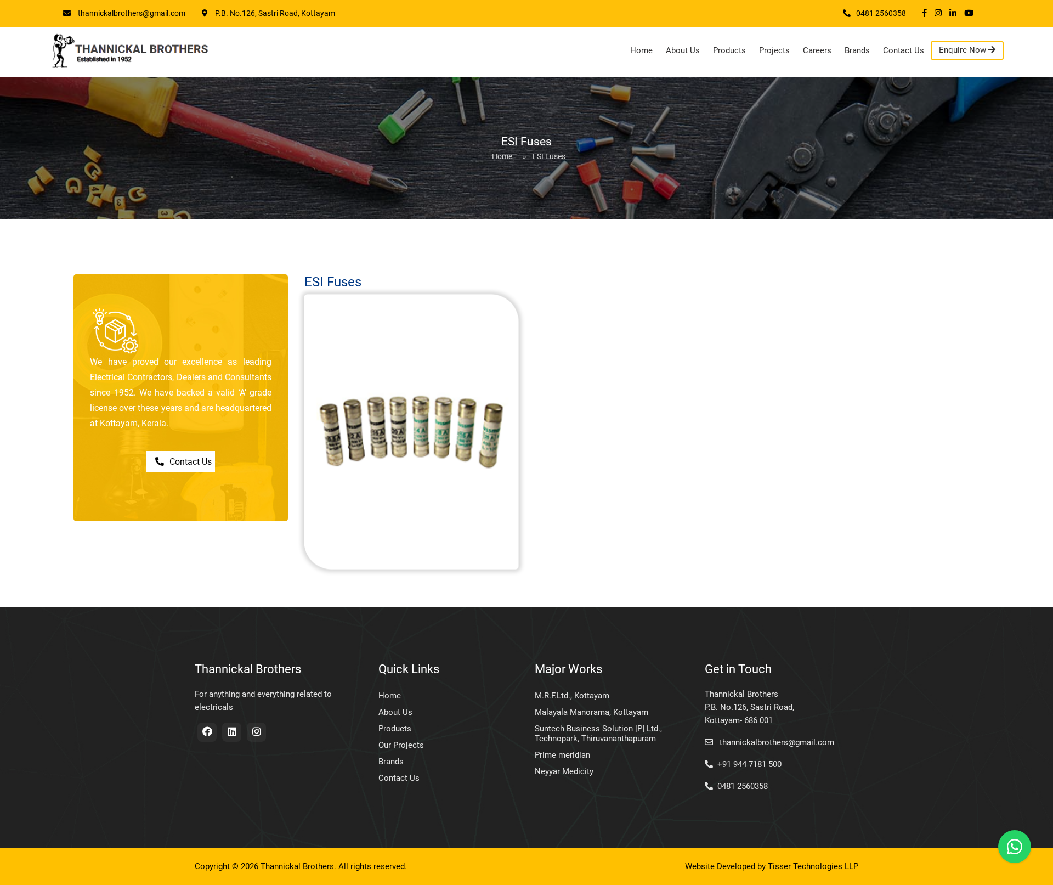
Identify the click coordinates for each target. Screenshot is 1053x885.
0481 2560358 (881, 13)
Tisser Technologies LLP (813, 866)
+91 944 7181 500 (749, 764)
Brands (857, 50)
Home (641, 50)
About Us (683, 50)
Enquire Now (963, 50)
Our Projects (401, 745)
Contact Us (903, 50)
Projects (774, 50)
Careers (817, 50)
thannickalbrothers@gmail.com (130, 13)
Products (729, 50)
